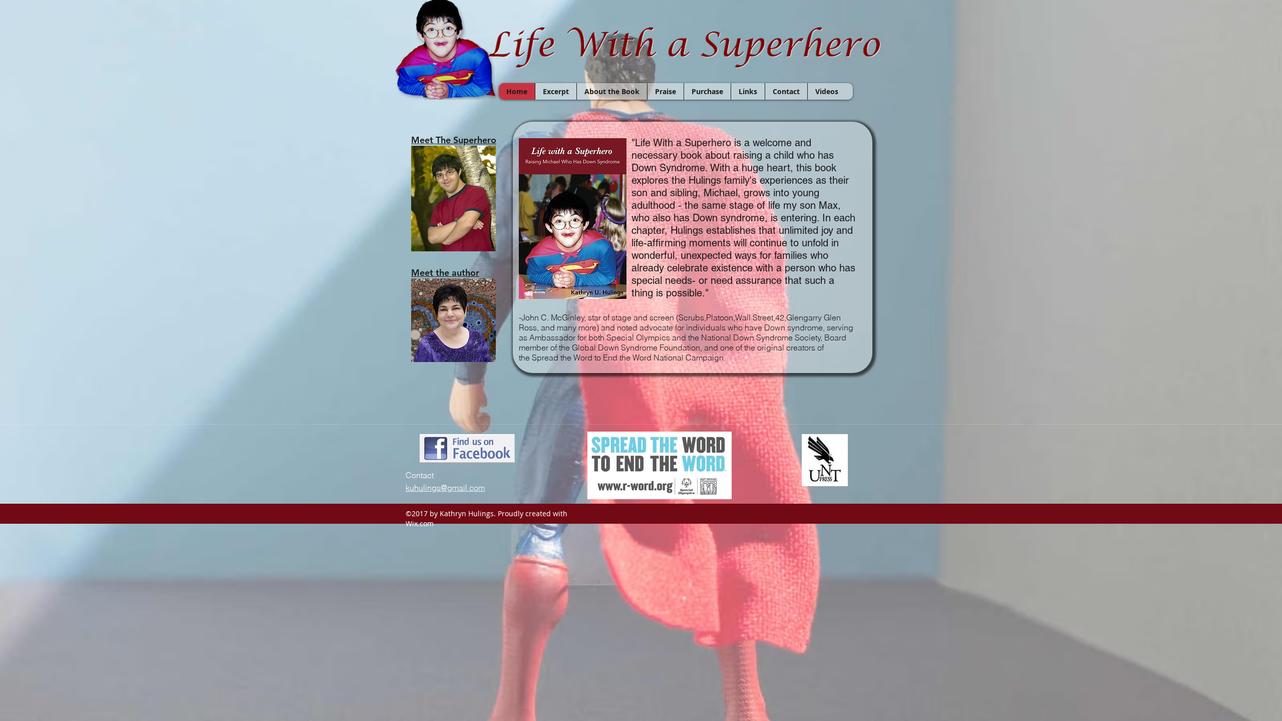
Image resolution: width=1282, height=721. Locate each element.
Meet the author (445, 272)
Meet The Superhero (453, 140)
